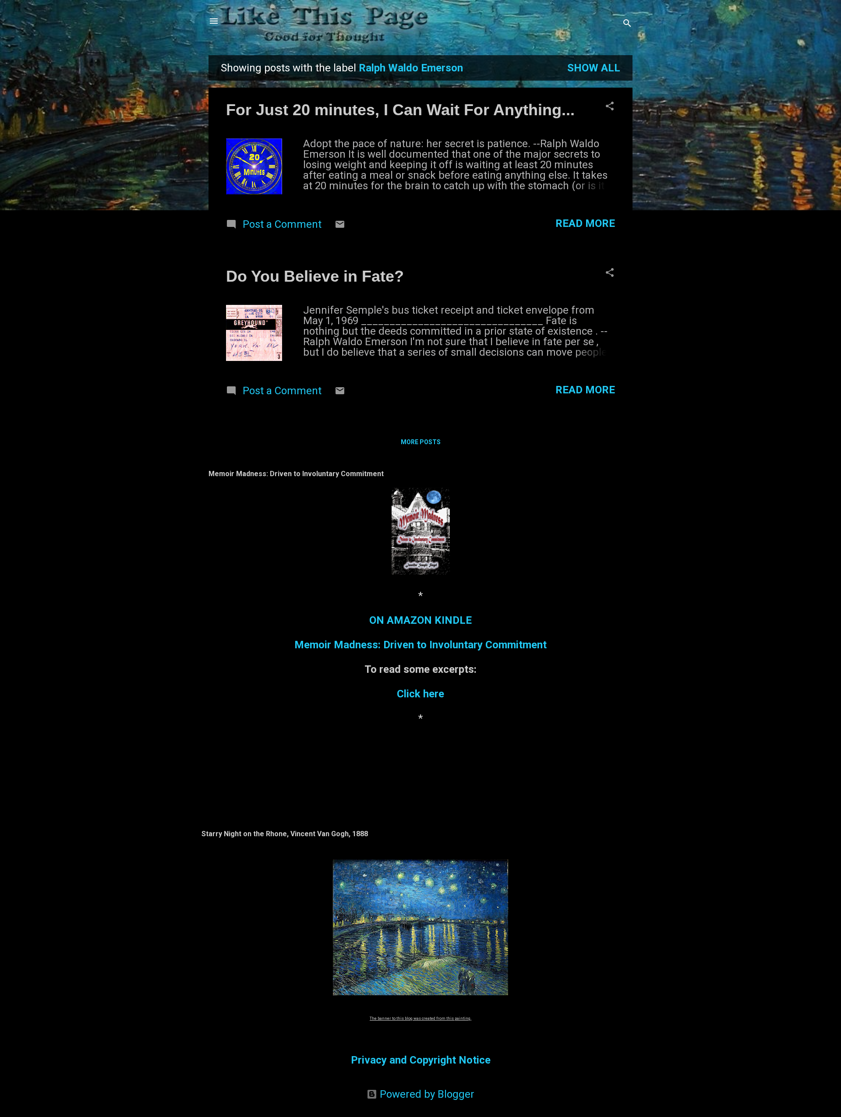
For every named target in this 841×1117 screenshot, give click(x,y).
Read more (585, 223)
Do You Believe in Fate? (315, 276)
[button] (609, 107)
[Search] (627, 24)
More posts (421, 441)
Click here (420, 694)
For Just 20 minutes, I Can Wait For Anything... (400, 110)
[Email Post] (340, 226)
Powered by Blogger (425, 1094)
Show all (593, 68)
